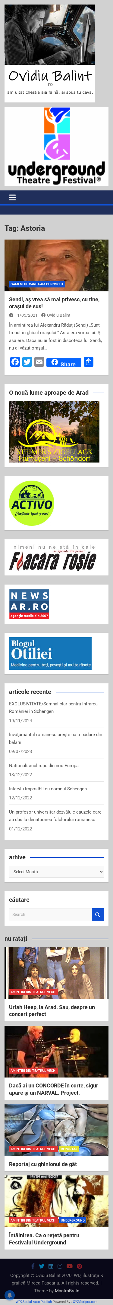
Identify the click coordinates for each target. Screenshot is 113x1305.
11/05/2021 (26, 315)
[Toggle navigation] (12, 197)
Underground (73, 1220)
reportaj (69, 1149)
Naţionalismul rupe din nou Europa (44, 765)
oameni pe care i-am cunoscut (37, 284)
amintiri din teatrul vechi (33, 992)
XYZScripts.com (85, 1302)
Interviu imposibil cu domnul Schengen (48, 789)
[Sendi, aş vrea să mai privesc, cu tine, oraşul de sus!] (56, 266)
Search (98, 914)
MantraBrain (67, 1291)
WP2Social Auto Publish (34, 1302)
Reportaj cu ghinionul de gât (43, 1164)
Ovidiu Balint (59, 315)
